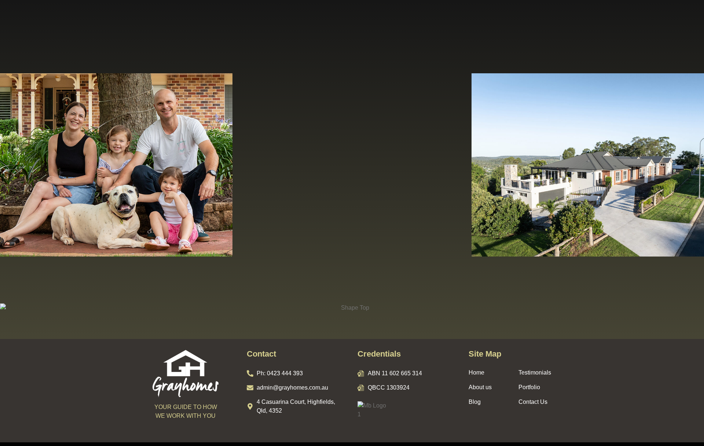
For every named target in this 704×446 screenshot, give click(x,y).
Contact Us (532, 402)
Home (476, 372)
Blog (475, 402)
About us (480, 387)
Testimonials (534, 372)
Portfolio (529, 387)
